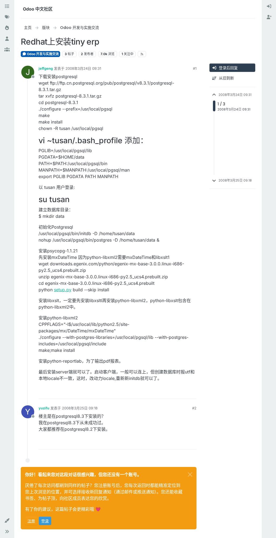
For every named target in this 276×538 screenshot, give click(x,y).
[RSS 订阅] (142, 54)
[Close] (190, 474)
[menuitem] (269, 6)
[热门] (7, 28)
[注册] (269, 17)
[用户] (7, 39)
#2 (194, 408)
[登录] (269, 6)
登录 (45, 521)
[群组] (7, 49)
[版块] (7, 6)
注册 (31, 521)
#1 (194, 68)
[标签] (7, 17)
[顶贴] (173, 392)
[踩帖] (192, 392)
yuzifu (44, 408)
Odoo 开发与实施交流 (42, 54)
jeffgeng (46, 68)
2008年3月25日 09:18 (80, 408)
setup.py (62, 289)
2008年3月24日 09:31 (83, 68)
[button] (7, 520)
